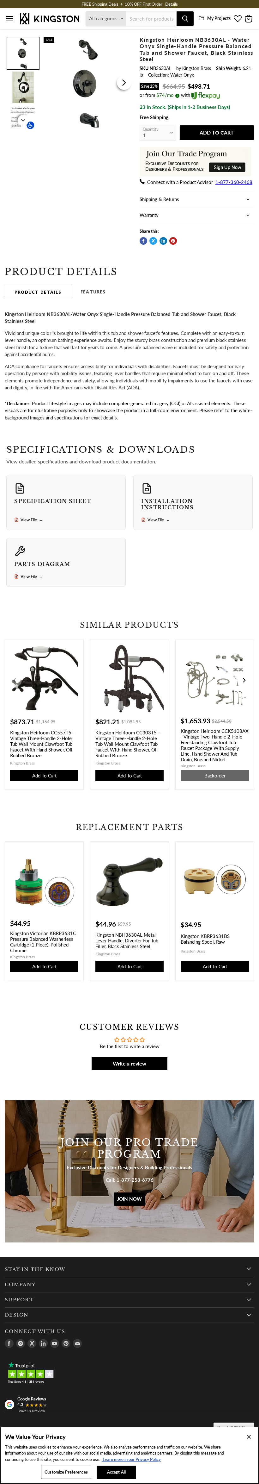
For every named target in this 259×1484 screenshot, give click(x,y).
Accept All (116, 1472)
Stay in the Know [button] (35, 1269)
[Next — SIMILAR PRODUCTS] (244, 680)
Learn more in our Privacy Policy (131, 1459)
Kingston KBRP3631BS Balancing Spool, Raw (205, 939)
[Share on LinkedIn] (163, 241)
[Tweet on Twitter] (153, 241)
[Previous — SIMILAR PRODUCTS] (15, 680)
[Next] (124, 82)
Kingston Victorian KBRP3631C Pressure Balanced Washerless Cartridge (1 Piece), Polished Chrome (43, 941)
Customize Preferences (66, 1472)
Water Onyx (182, 75)
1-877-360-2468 (233, 182)
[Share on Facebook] (143, 241)
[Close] (249, 1437)
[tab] (38, 291)
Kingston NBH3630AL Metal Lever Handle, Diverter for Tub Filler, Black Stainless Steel (126, 940)
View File (32, 519)
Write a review (129, 1063)
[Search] (185, 18)
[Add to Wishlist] (125, 41)
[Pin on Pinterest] (173, 241)
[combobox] (151, 18)
